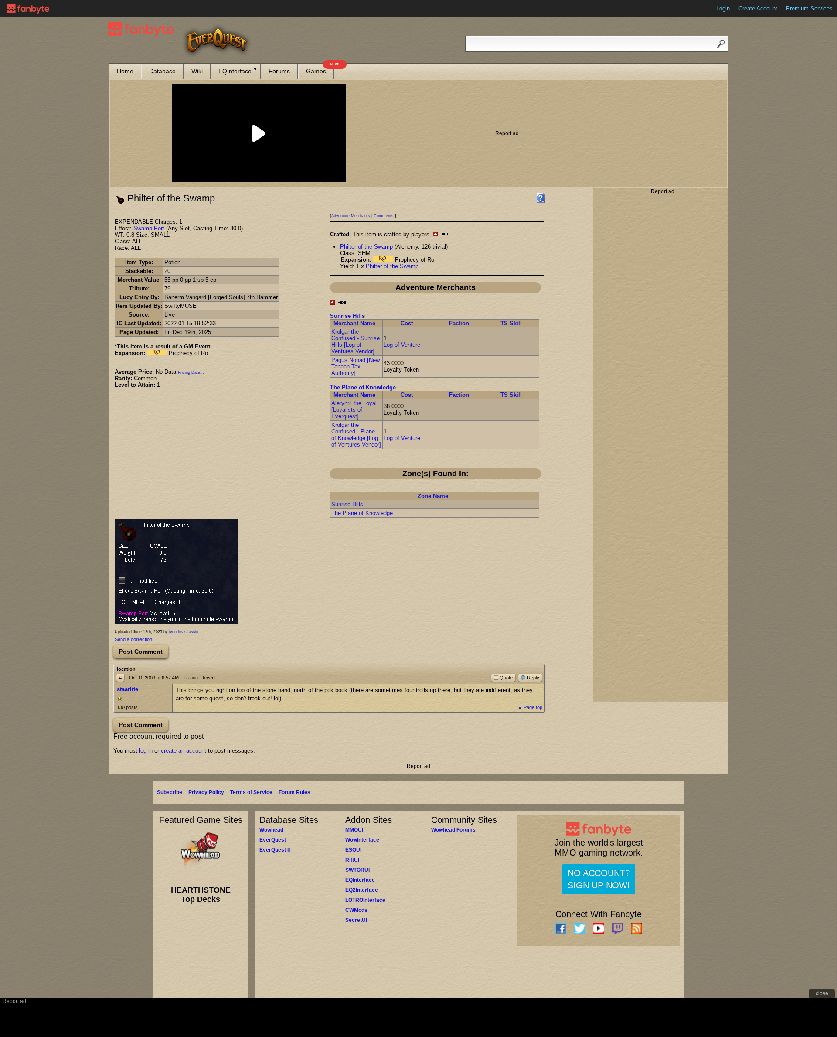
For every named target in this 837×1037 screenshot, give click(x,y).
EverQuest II (274, 850)
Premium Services (809, 8)
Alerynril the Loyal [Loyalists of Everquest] (354, 410)
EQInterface (235, 71)
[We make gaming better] (28, 8)
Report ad (507, 133)
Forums (279, 71)
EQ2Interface (361, 890)
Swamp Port (148, 228)
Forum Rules (294, 792)
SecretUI (356, 920)
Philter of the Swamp (366, 246)
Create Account (757, 8)
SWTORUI (357, 870)
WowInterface (362, 840)
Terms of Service (251, 792)
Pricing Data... (191, 372)
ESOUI (353, 850)
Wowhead (271, 830)
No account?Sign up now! (599, 879)
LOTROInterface (365, 900)
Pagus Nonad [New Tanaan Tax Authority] (355, 366)
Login (723, 8)
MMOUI (354, 830)
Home (125, 71)
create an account (183, 750)
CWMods (356, 910)
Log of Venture (402, 344)
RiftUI (352, 860)
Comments (384, 216)
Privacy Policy (206, 792)
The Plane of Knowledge (363, 387)
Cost (407, 323)
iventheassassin (183, 632)
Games (320, 69)
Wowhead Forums (453, 830)
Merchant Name (354, 323)
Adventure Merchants (350, 216)
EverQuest (272, 840)
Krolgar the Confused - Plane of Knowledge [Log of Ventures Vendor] (356, 435)
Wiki (197, 71)
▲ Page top (529, 707)
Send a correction (133, 639)
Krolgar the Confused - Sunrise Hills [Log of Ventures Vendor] (355, 341)
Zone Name (433, 496)
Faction (459, 323)
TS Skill (511, 323)
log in (146, 750)
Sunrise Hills (347, 316)
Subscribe (169, 792)
